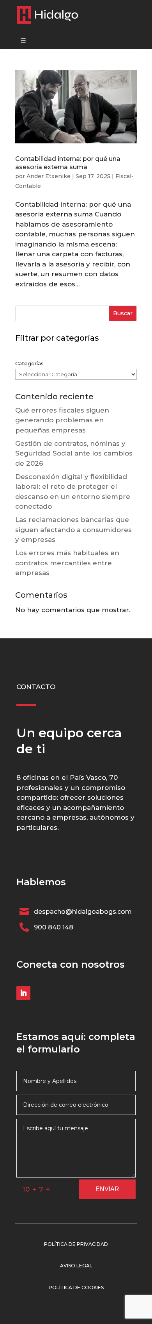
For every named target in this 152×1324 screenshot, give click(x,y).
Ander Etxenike (49, 176)
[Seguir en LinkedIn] (23, 993)
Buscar (123, 313)
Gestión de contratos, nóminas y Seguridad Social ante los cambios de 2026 (74, 453)
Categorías (29, 363)
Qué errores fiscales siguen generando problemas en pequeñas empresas (62, 420)
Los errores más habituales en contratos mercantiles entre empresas (67, 563)
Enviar (107, 1189)
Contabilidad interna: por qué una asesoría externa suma (67, 163)
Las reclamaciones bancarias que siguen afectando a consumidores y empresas (73, 529)
